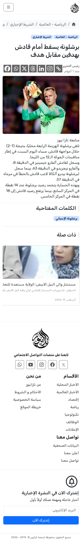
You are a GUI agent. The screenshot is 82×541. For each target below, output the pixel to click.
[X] (24, 68)
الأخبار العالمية (67, 392)
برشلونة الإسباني (66, 218)
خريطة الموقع (30, 407)
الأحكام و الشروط (28, 392)
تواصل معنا (70, 460)
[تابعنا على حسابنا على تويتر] (63, 364)
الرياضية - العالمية (52, 24)
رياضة (74, 407)
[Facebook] (7, 68)
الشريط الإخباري (22, 24)
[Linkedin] (41, 68)
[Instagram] (50, 68)
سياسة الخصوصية (27, 399)
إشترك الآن (41, 520)
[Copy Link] (58, 68)
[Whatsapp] (16, 68)
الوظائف (72, 422)
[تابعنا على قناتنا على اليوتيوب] (30, 364)
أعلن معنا (71, 453)
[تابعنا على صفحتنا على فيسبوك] (52, 364)
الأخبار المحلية (68, 384)
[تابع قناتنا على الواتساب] (19, 364)
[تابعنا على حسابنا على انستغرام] (41, 364)
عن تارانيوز (33, 384)
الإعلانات (72, 429)
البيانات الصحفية (66, 445)
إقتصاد (73, 399)
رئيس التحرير (71, 66)
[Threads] (33, 68)
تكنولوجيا (72, 414)
